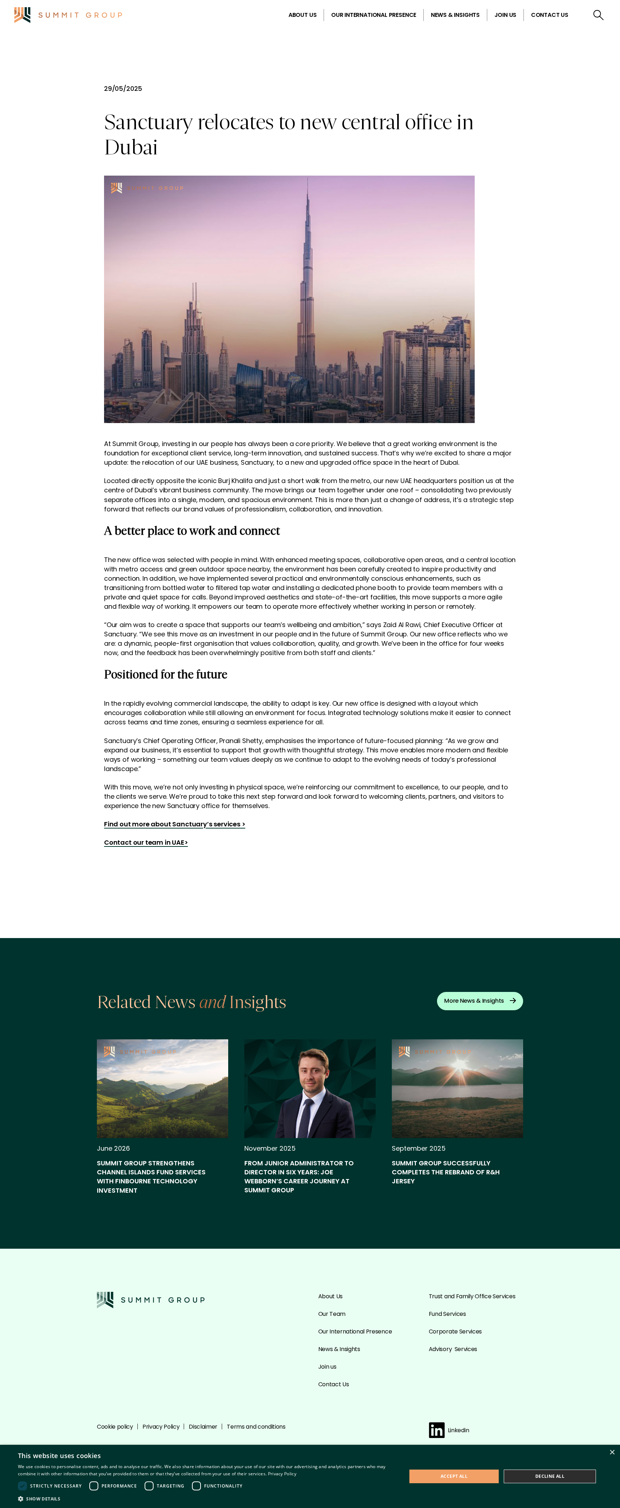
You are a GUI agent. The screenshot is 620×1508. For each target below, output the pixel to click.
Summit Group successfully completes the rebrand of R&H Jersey (446, 1172)
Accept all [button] (454, 1476)
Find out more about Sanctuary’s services (172, 824)
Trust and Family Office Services (472, 1296)
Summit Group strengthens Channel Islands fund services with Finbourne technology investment (151, 1177)
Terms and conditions (256, 1427)
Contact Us (549, 15)
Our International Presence (373, 15)
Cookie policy (115, 1427)
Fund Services (447, 1314)
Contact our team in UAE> (146, 842)
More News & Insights (474, 1001)
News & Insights (455, 15)
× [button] (612, 1452)
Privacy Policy (161, 1427)
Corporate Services (455, 1331)
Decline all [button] (549, 1476)
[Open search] (598, 15)
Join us (505, 15)
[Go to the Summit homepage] (68, 15)
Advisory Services (453, 1349)
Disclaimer (203, 1427)
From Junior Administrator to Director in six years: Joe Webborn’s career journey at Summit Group (299, 1177)
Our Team (332, 1314)
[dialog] (310, 1476)
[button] (206, 1498)
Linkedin (458, 1430)
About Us (302, 15)
